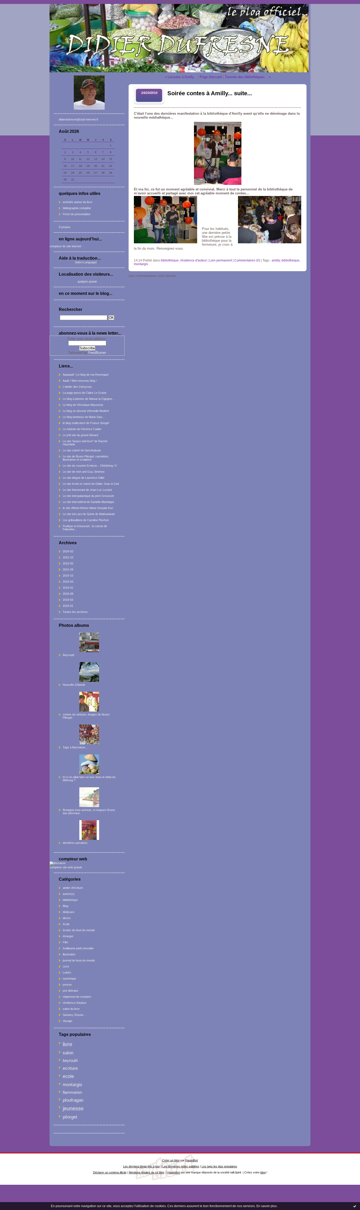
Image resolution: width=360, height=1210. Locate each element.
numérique (69, 978)
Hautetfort (191, 1160)
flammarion (72, 1092)
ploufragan (73, 1100)
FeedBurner (97, 353)
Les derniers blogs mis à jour (141, 1166)
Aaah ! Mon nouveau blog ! (80, 380)
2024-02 (68, 551)
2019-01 (68, 587)
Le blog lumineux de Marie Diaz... (84, 417)
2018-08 (68, 593)
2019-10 (68, 575)
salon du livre (71, 1008)
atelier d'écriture (73, 887)
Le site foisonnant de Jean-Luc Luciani (87, 489)
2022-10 (68, 557)
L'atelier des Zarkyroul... (78, 386)
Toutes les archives (75, 611)
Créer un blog (170, 1160)
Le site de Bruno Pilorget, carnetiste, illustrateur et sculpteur (86, 458)
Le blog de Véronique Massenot (83, 404)
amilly (276, 260)
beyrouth (70, 1060)
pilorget (70, 1117)
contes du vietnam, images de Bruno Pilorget (86, 716)
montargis (72, 1084)
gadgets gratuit (87, 281)
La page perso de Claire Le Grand (84, 392)
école (66, 924)
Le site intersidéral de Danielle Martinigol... (89, 501)
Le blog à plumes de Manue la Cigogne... (88, 398)
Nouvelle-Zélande (74, 684)
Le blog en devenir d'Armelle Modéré (86, 410)
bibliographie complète (77, 208)
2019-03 (68, 581)
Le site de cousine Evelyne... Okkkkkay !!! (90, 465)
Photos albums (74, 625)
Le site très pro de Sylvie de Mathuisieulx (89, 514)
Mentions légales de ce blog (146, 1172)
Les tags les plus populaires (219, 1166)
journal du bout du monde (79, 960)
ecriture (70, 1068)
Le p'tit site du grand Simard (80, 435)
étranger (68, 936)
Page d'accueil (211, 77)
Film (65, 942)
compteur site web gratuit (66, 867)
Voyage (67, 1020)
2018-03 (68, 599)
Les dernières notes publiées (180, 1166)
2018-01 (68, 605)
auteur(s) (69, 893)
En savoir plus (266, 1206)
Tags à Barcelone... (75, 747)
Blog (65, 905)
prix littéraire (70, 990)
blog (263, 1172)
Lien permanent (220, 260)
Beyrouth (68, 655)
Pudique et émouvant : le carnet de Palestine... (85, 528)
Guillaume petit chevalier (78, 948)
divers (67, 918)
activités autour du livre (77, 202)
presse (67, 984)
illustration (69, 954)
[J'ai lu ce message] (355, 1206)
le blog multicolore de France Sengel (86, 423)
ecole (68, 1076)
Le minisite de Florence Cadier (82, 429)
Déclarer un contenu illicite (110, 1172)
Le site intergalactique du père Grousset (88, 495)
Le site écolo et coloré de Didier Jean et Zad (91, 483)
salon (68, 1052)
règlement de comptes (77, 996)
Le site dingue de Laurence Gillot (83, 477)
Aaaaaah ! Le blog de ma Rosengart (86, 374)
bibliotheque (290, 260)
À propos (64, 227)
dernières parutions (75, 842)
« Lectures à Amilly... (181, 77)
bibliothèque (70, 899)
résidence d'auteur (74, 1002)
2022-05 (68, 563)
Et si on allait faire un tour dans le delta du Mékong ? (89, 778)
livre (67, 1044)
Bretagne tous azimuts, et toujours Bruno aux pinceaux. (89, 811)
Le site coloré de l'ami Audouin (82, 450)
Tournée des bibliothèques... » (248, 77)
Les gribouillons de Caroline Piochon (86, 520)
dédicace (68, 912)
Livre (66, 966)
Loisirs (67, 972)
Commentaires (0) (247, 260)
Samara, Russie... (74, 1014)
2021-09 (68, 569)
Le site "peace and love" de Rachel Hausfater (85, 443)
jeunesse (73, 1108)
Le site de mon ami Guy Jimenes (84, 471)
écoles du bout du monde (79, 930)
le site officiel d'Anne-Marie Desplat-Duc (88, 508)
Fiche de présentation (76, 214)
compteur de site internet (65, 246)
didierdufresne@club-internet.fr (78, 119)
